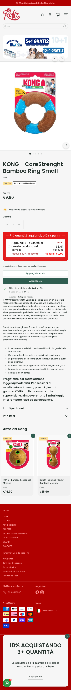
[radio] (35, 248)
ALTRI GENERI (9, 525)
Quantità (7, 216)
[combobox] (35, 26)
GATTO (6, 520)
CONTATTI (7, 546)
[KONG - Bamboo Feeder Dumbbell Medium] (53, 465)
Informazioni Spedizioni (14, 571)
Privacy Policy (9, 567)
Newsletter (8, 559)
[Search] (64, 26)
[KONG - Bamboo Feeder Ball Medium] (17, 465)
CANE (5, 516)
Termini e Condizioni (12, 563)
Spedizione (22, 266)
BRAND (6, 542)
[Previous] (55, 58)
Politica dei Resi (10, 576)
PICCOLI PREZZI (10, 537)
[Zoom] (66, 145)
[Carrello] (58, 15)
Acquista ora (35, 281)
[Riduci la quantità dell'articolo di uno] (7, 224)
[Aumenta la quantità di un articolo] (19, 224)
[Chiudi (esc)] (67, 636)
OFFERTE (7, 529)
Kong (22, 428)
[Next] (62, 58)
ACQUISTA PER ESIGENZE (15, 533)
